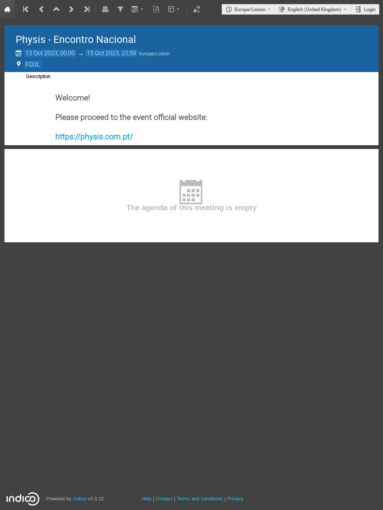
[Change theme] (174, 9)
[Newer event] (71, 9)
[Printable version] (105, 9)
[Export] (138, 9)
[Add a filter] (120, 9)
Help (146, 498)
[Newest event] (86, 9)
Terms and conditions (200, 498)
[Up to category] (56, 9)
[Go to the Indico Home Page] (7, 9)
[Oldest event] (26, 9)
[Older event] (41, 9)
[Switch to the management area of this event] (196, 9)
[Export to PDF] (156, 9)
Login (370, 9)
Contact (164, 498)
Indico (79, 498)
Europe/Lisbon (250, 9)
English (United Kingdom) (314, 9)
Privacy (235, 498)
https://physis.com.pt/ (94, 136)
